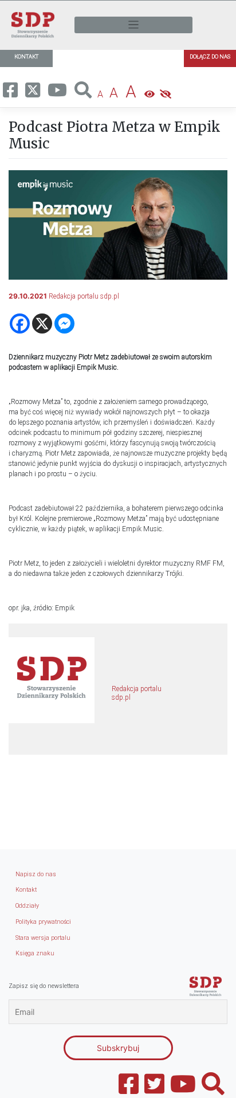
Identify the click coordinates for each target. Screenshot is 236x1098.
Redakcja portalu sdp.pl (84, 296)
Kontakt (26, 889)
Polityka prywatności (43, 922)
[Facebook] (20, 323)
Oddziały (27, 905)
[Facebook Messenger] (64, 323)
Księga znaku (34, 953)
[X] (42, 323)
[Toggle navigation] (133, 25)
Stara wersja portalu (42, 938)
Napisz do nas (35, 874)
